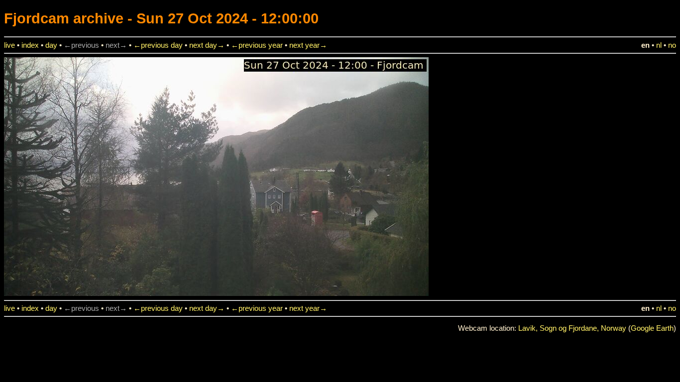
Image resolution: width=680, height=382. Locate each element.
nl (659, 45)
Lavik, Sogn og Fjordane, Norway (572, 328)
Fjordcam (36, 18)
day (51, 45)
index (30, 45)
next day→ (207, 45)
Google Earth (652, 328)
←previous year (257, 45)
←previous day (158, 45)
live (9, 45)
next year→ (308, 45)
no (672, 45)
